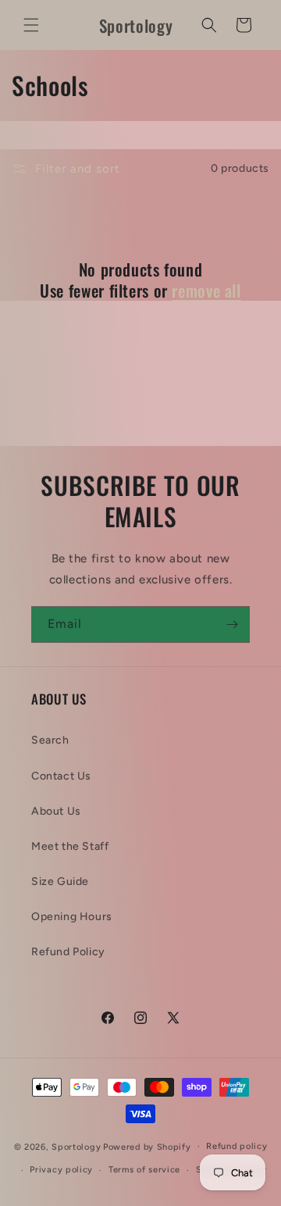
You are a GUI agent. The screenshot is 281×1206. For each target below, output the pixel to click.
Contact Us (61, 776)
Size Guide (60, 881)
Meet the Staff (69, 846)
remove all (206, 290)
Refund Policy (68, 951)
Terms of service (144, 1170)
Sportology (76, 1146)
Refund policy (236, 1146)
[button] (31, 25)
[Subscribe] (232, 624)
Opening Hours (71, 916)
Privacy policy (61, 1170)
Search (50, 740)
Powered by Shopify (147, 1146)
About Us (56, 811)
